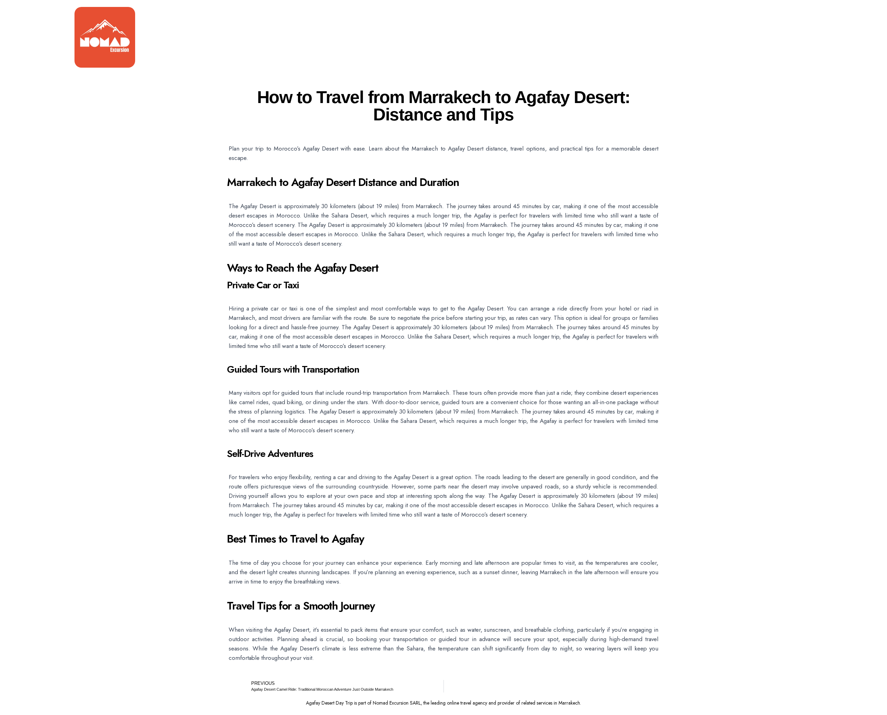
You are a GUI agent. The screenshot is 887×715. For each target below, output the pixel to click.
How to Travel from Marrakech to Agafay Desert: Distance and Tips (443, 105)
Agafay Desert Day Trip (329, 702)
